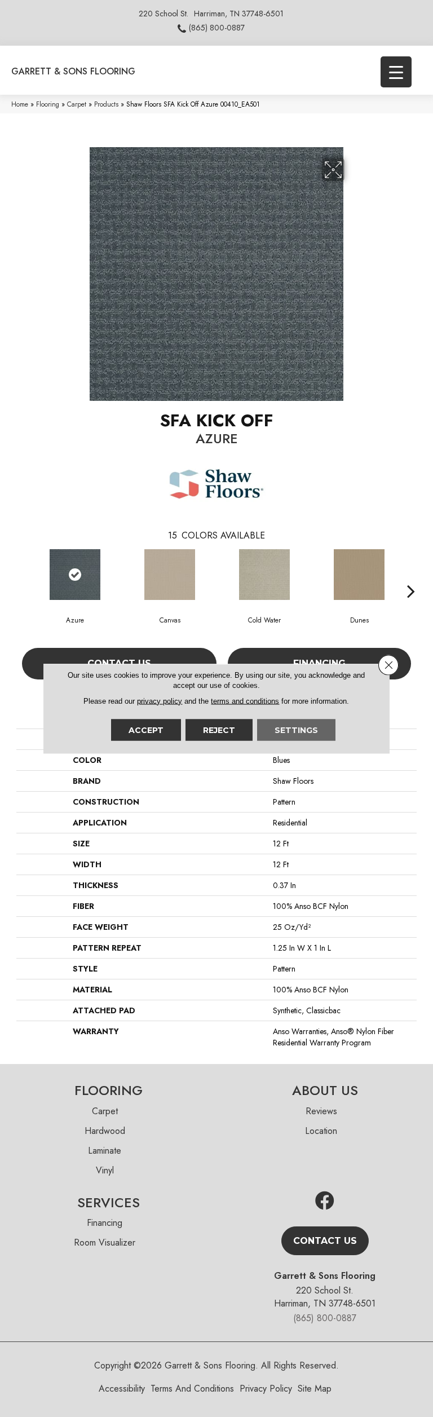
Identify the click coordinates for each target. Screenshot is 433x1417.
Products (106, 104)
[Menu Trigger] (396, 71)
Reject (219, 730)
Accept (146, 730)
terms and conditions (245, 700)
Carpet (76, 104)
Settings (296, 730)
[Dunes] (359, 574)
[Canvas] (169, 574)
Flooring (47, 104)
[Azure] (75, 574)
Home (19, 104)
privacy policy (159, 700)
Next (411, 574)
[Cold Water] (264, 574)
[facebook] (324, 1201)
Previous (22, 574)
